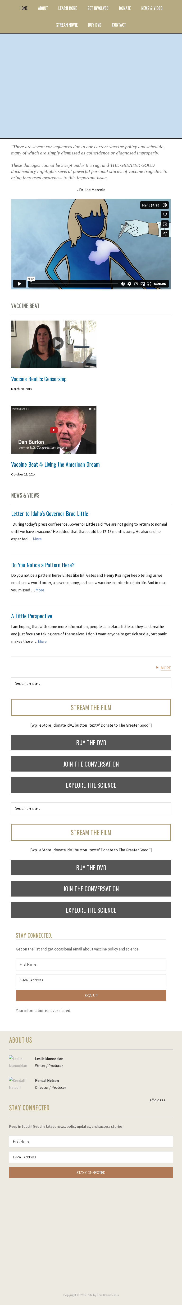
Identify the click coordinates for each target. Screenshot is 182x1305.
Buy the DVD (91, 742)
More (37, 539)
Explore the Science (91, 785)
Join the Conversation (91, 763)
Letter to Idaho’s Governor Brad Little (49, 513)
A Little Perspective (31, 615)
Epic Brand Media (108, 1295)
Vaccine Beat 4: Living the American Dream (55, 464)
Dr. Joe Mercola (92, 189)
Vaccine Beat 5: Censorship (39, 378)
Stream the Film (91, 707)
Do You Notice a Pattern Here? (43, 564)
